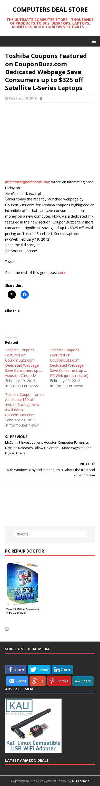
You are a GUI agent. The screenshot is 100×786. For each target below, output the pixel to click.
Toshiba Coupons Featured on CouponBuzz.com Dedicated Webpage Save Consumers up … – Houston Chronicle (25, 362)
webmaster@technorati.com (27, 181)
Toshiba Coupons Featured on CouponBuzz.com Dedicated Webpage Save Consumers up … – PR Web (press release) (70, 362)
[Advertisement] (50, 143)
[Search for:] (50, 534)
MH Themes (80, 781)
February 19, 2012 (22, 98)
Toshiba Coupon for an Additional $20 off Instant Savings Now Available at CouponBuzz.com (24, 404)
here (61, 272)
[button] (93, 41)
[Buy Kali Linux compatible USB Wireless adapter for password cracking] (33, 750)
